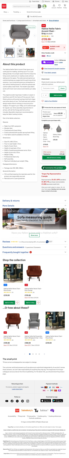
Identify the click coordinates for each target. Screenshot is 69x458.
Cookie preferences (55, 416)
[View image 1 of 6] (9, 53)
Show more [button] (34, 235)
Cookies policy (42, 416)
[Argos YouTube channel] (7, 401)
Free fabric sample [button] (50, 72)
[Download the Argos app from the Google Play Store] (57, 402)
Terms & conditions (35, 418)
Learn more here (17, 389)
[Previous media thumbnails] (3, 53)
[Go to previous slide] (3, 35)
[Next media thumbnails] (36, 53)
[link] (54, 68)
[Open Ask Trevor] (44, 6)
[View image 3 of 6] (31, 53)
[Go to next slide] (34, 35)
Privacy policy (31, 416)
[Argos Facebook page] (12, 401)
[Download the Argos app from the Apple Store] (46, 402)
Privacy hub (21, 416)
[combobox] (25, 6)
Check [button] (62, 88)
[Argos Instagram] (28, 401)
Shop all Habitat (54, 20)
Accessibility (12, 416)
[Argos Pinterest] (22, 401)
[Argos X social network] (17, 401)
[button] (30, 27)
